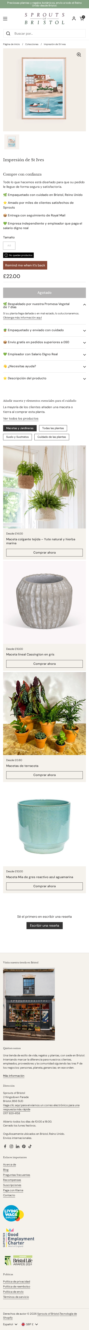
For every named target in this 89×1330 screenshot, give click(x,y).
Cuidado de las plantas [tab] (51, 437)
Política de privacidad (16, 1281)
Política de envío (13, 1291)
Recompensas (12, 1180)
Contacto (9, 1195)
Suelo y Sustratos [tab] (17, 437)
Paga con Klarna (13, 1190)
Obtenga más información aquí (22, 317)
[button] (44, 306)
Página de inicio (11, 44)
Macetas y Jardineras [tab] (20, 428)
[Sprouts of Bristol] (44, 18)
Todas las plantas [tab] (53, 428)
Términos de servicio (16, 1297)
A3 (9, 245)
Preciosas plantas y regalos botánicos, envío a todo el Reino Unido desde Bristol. (44, 4)
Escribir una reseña (44, 925)
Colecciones (31, 44)
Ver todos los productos (20, 418)
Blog (5, 1169)
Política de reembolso (16, 1286)
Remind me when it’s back (25, 265)
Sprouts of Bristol (48, 1313)
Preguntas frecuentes (16, 1175)
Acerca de (9, 1164)
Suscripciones (12, 1185)
